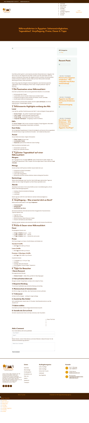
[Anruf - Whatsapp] (66, 368)
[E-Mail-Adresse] (66, 372)
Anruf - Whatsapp (73, 367)
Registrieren (79, 12)
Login (78, 10)
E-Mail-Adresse (72, 371)
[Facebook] (76, 1)
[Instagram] (78, 1)
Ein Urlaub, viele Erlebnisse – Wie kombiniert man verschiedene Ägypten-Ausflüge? (66, 124)
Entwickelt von (53, 394)
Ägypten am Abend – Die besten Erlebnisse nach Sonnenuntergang (67, 102)
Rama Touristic (21, 394)
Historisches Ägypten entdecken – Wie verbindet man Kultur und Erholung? (67, 80)
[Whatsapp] (81, 1)
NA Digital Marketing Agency (64, 394)
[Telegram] (83, 1)
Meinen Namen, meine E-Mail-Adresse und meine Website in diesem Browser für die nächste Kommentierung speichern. (32, 339)
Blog (62, 52)
